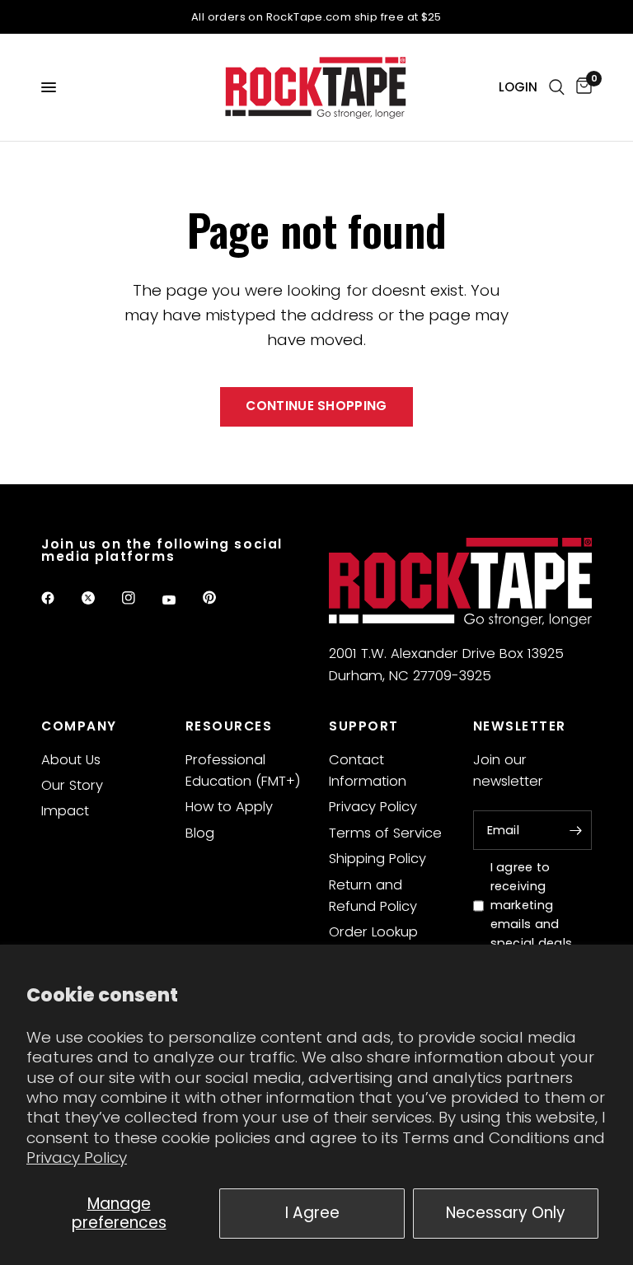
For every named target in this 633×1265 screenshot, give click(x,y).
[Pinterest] (221, 598)
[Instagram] (140, 598)
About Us (71, 759)
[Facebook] (59, 598)
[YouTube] (180, 600)
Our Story (72, 785)
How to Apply (229, 806)
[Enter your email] (575, 830)
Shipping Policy (377, 858)
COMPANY (79, 726)
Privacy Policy (76, 1157)
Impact (65, 810)
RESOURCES (229, 726)
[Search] (556, 87)
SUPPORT (364, 726)
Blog (199, 833)
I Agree (312, 1213)
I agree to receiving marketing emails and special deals (531, 905)
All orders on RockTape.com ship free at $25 (316, 17)
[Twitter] (100, 598)
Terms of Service (385, 833)
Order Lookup (373, 931)
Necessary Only (505, 1213)
